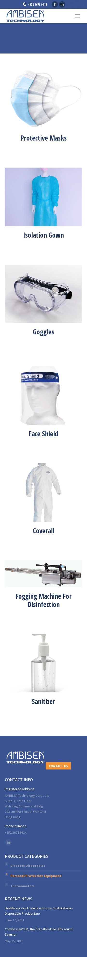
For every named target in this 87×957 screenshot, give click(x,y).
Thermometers (22, 886)
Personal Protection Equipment (35, 876)
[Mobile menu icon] (77, 16)
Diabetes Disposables (27, 865)
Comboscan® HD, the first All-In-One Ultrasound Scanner (38, 932)
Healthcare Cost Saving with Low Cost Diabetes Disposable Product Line (39, 911)
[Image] (43, 100)
